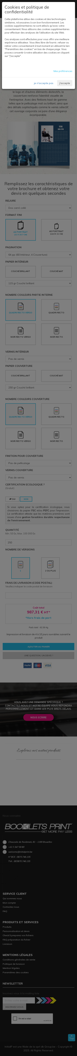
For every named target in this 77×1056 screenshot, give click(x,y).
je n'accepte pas (43, 83)
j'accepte (64, 83)
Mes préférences (63, 71)
